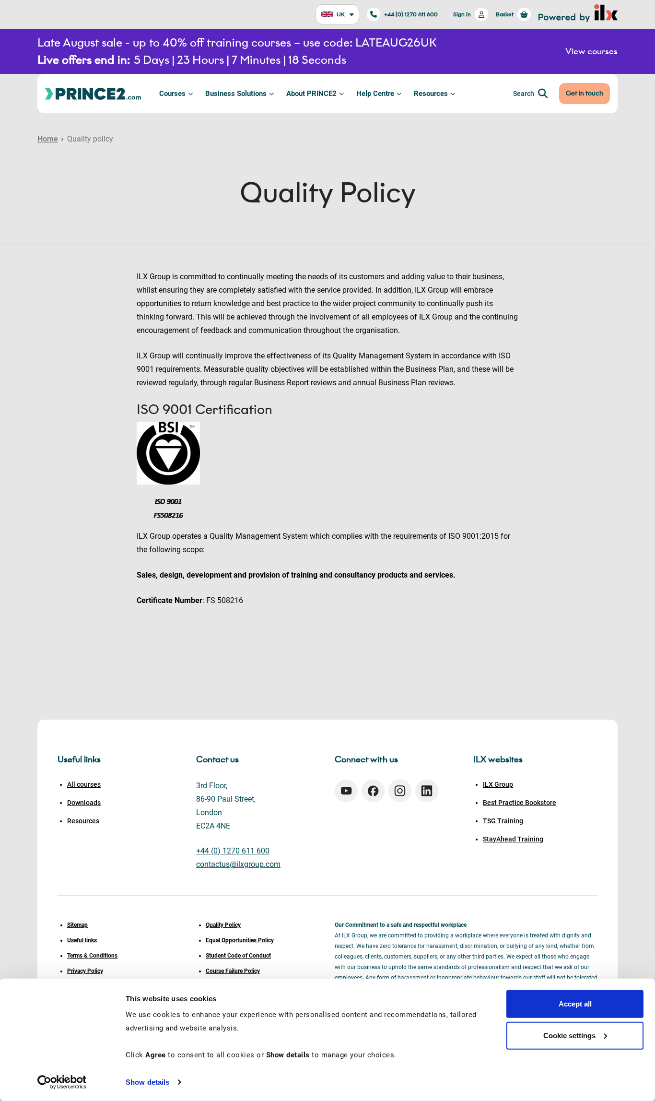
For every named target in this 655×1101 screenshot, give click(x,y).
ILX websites (498, 759)
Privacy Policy (85, 971)
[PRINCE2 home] (93, 93)
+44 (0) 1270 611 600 (411, 14)
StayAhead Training (513, 839)
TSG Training (503, 821)
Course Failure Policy (233, 971)
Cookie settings (569, 1035)
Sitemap (77, 925)
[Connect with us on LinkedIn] (426, 791)
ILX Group (498, 784)
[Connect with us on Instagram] (399, 791)
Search (523, 93)
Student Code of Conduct (238, 955)
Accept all (575, 1004)
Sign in (462, 14)
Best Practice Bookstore (519, 802)
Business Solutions (236, 93)
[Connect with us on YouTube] (346, 791)
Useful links (82, 940)
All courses (84, 784)
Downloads (84, 802)
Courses (172, 93)
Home (47, 138)
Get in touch (584, 93)
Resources (431, 93)
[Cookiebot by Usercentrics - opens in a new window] (62, 1082)
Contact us (217, 759)
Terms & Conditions (92, 955)
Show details (147, 1082)
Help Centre (375, 93)
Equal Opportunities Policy (240, 940)
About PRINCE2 (311, 93)
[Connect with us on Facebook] (373, 791)
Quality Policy (223, 925)
